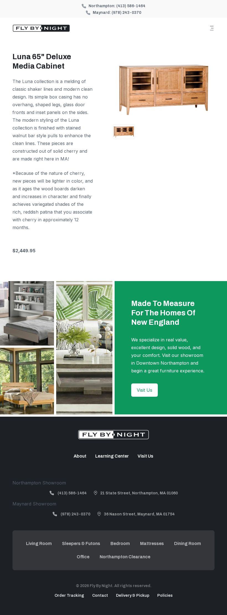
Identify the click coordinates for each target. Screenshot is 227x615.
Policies (165, 595)
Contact (100, 595)
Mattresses (152, 543)
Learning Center (112, 456)
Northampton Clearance (125, 556)
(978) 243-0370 (126, 13)
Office (83, 556)
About (80, 456)
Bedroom (120, 543)
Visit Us (144, 390)
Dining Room (187, 543)
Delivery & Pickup (132, 595)
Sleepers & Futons (81, 543)
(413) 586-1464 (130, 6)
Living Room (39, 543)
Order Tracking (69, 595)
